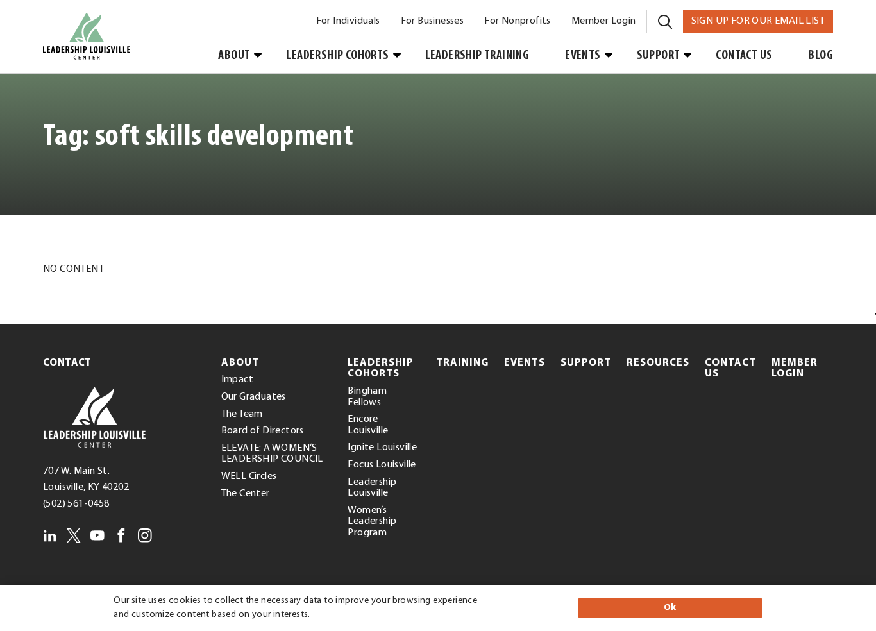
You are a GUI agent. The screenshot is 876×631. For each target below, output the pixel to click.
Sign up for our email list (762, 20)
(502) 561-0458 (76, 504)
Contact (67, 363)
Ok (670, 607)
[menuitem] (348, 21)
